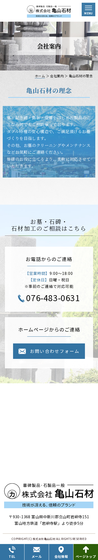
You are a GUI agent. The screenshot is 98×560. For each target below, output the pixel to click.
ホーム (40, 75)
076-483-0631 (53, 298)
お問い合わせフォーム (54, 351)
